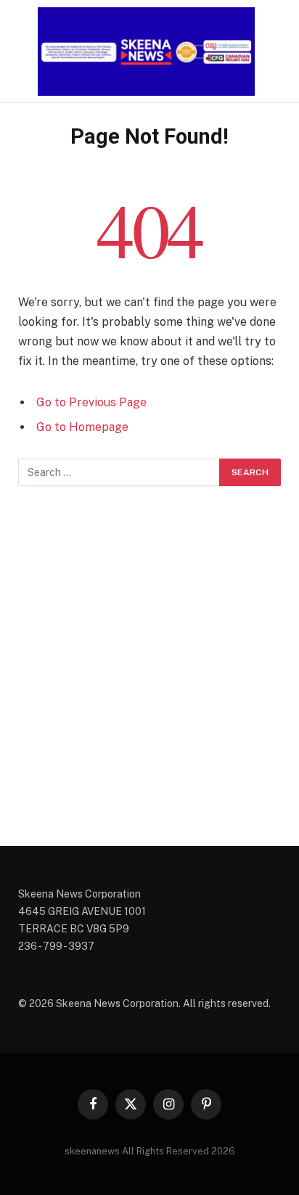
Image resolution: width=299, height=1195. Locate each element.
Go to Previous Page (91, 402)
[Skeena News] (149, 51)
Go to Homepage (82, 427)
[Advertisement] (149, 666)
